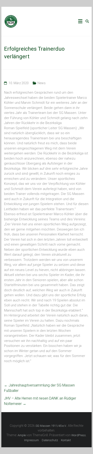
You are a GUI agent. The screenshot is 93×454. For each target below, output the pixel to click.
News (41, 83)
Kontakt (66, 440)
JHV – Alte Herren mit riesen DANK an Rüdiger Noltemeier (40, 401)
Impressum (31, 440)
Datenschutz (50, 440)
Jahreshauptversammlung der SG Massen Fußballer (39, 388)
